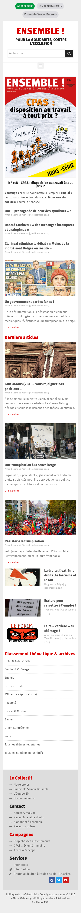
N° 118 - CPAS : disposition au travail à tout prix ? (40, 184)
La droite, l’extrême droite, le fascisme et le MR (60, 575)
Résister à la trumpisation (24, 541)
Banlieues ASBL (41, 902)
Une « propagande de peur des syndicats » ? (38, 211)
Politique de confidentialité (21, 894)
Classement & (40, 654)
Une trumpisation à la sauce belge (30, 465)
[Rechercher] (69, 53)
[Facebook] (52, 880)
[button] (40, 65)
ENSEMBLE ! (40, 31)
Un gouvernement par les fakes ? (29, 302)
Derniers (21, 337)
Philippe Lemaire (43, 898)
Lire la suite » (12, 327)
